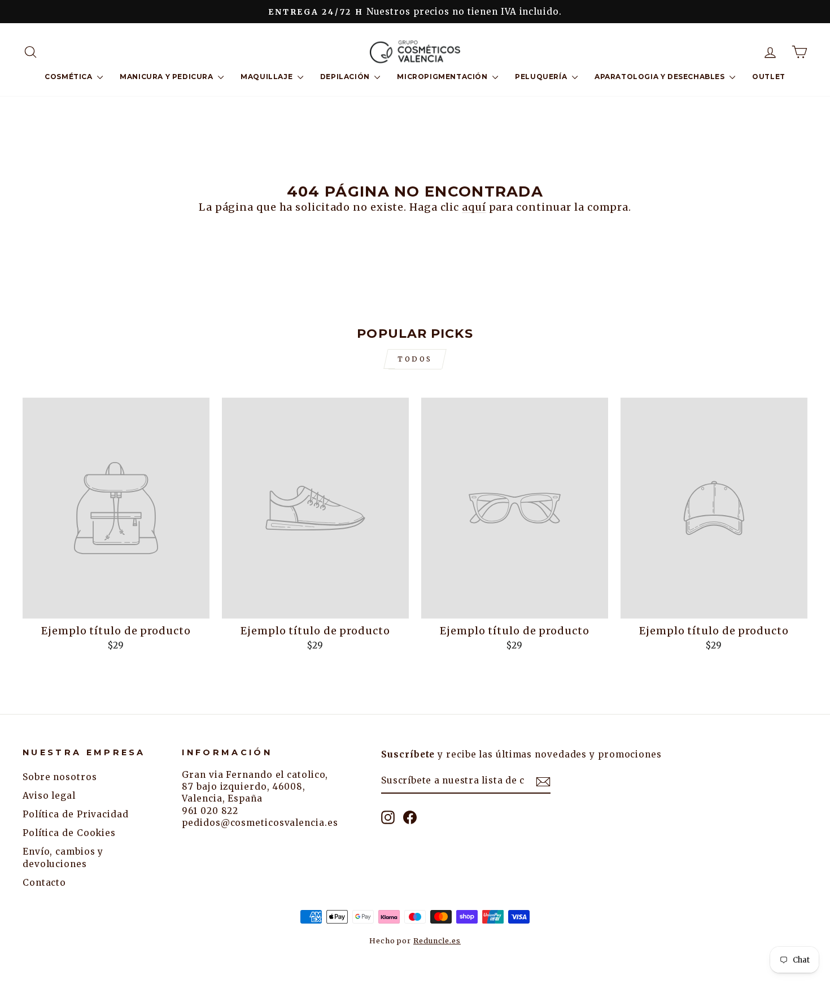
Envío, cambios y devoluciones (63, 857)
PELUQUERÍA (542, 76)
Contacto (44, 882)
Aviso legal (49, 795)
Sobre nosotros (60, 777)
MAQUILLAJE (268, 76)
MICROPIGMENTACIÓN (443, 76)
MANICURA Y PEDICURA (167, 76)
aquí (474, 207)
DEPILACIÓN (346, 76)
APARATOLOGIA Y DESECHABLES (661, 76)
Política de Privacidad (76, 814)
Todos (415, 359)
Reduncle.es (437, 941)
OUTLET (768, 76)
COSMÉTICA (69, 76)
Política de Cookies (69, 833)
